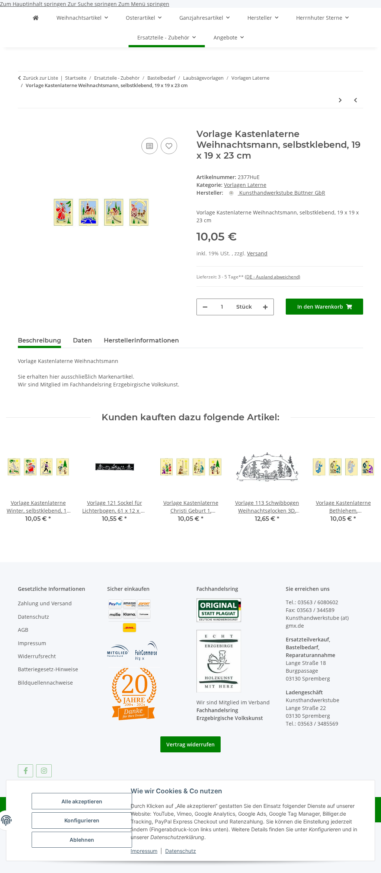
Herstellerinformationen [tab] (141, 340)
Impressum (144, 851)
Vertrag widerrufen (190, 744)
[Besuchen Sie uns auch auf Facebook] (25, 770)
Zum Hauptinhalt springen (34, 3)
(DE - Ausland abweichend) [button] (272, 277)
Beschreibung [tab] (39, 340)
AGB (23, 629)
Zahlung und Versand (45, 603)
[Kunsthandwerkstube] (36, 18)
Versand (257, 253)
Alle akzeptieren (81, 801)
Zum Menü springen (143, 3)
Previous (18, 483)
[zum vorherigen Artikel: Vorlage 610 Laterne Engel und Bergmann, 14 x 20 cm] (355, 100)
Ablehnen (82, 840)
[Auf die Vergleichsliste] (149, 146)
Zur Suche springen (93, 3)
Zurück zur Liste (40, 77)
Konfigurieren (81, 820)
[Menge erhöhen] (265, 307)
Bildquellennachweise (45, 682)
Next (363, 483)
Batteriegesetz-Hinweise (48, 669)
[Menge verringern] (205, 307)
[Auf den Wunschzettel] (169, 146)
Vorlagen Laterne (245, 184)
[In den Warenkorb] (24, 125)
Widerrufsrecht (37, 656)
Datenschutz (180, 851)
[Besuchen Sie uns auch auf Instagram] (43, 770)
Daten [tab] (82, 340)
